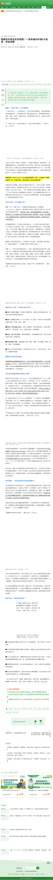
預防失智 (9, 712)
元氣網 (5, 36)
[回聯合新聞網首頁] (2, 3)
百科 (23, 7)
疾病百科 (28, 874)
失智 (44, 7)
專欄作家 (43, 874)
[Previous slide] (2, 782)
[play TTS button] (7, 84)
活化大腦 (15, 712)
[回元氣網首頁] (7, 3)
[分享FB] (2, 90)
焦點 (2, 7)
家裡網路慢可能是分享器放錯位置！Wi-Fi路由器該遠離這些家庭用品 (21, 11)
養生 (7, 7)
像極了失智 (17, 709)
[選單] (51, 3)
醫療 (19, 7)
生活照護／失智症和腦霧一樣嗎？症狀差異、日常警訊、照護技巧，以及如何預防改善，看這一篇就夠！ (28, 754)
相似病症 (24, 709)
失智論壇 (13, 7)
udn (2, 36)
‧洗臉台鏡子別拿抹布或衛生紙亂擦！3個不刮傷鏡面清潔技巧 (27, 692)
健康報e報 (19, 868)
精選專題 (23, 874)
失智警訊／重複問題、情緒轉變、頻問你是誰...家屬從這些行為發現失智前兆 (28, 748)
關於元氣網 (10, 874)
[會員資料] (49, 3)
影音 (28, 7)
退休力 (38, 7)
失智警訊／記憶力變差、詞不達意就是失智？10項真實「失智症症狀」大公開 (28, 760)
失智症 (10, 709)
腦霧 (7, 108)
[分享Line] (2, 95)
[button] (51, 7)
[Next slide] (50, 782)
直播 (4, 787)
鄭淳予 (43, 681)
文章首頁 (37, 874)
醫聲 (48, 7)
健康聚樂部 (17, 874)
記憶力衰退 (46, 709)
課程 (33, 7)
